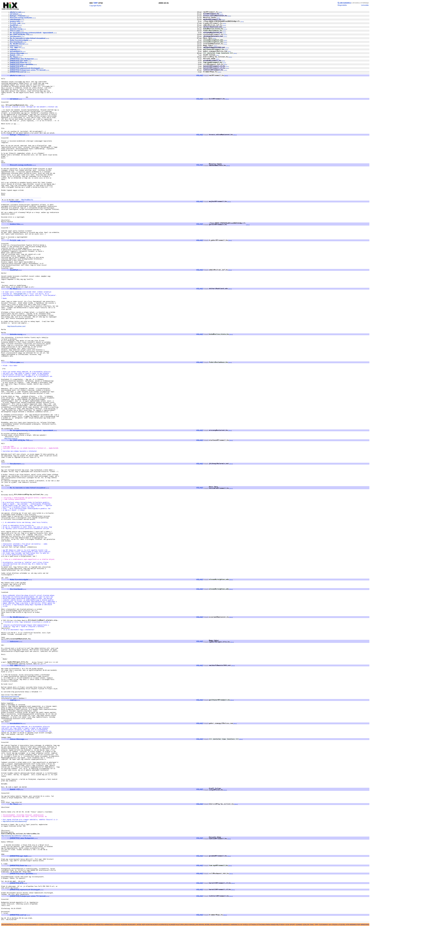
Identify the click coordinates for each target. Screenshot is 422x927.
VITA (347, 924)
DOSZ (47, 924)
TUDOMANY (323, 924)
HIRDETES (99, 924)
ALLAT (16, 924)
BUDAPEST (33, 924)
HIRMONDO (109, 924)
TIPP (95, 3)
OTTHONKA (260, 924)
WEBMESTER (355, 924)
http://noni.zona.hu (10, 438)
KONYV (156, 924)
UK (330, 924)
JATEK (138, 924)
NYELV (245, 924)
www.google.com (20, 294)
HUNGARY (132, 924)
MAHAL (201, 924)
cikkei (220, 12)
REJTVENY (280, 924)
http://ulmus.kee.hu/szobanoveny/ (15, 821)
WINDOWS (365, 924)
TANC (312, 924)
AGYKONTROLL (8, 924)
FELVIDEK (54, 924)
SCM (287, 924)
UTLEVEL (341, 924)
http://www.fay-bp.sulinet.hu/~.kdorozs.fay (16, 836)
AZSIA (26, 924)
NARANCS (226, 924)
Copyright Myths (95, 5)
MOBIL (207, 924)
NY (241, 924)
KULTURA (180, 924)
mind (23, 12)
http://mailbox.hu (27, 200)
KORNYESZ (163, 924)
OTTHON (252, 924)
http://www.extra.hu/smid (10, 697)
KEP (143, 924)
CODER (42, 924)
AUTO (21, 924)
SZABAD (299, 924)
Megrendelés (342, 5)
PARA (268, 924)
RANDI (273, 924)
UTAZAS (334, 924)
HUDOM (124, 924)
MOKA (212, 924)
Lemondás (365, 5)
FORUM (74, 924)
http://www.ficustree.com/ (16, 326)
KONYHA (149, 924)
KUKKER (172, 924)
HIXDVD (117, 924)
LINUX (186, 924)
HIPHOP (92, 924)
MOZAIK (219, 924)
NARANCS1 (235, 924)
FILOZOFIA (67, 924)
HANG (85, 924)
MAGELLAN (193, 924)
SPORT (292, 924)
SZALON (306, 924)
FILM (60, 924)
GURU (80, 924)
